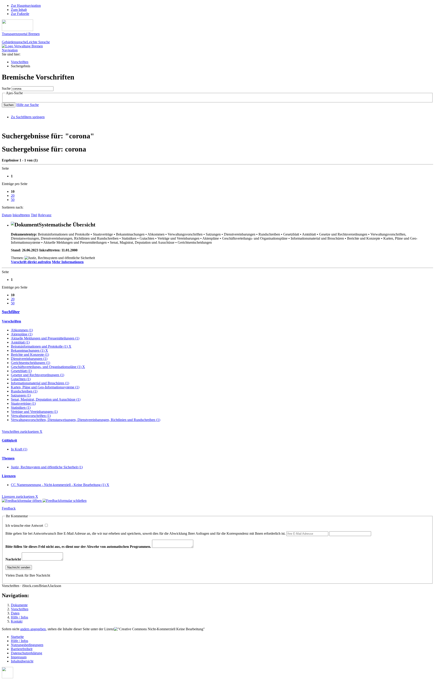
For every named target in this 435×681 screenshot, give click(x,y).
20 (12, 195)
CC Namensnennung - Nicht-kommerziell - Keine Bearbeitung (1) (60, 485)
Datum (7, 215)
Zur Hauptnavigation (26, 5)
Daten (15, 613)
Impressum (19, 657)
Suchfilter (11, 311)
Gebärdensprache (14, 42)
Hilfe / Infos (19, 617)
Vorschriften (19, 62)
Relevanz (44, 215)
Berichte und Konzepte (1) (30, 354)
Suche (6, 88)
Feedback (9, 508)
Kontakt (16, 621)
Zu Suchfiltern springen (28, 117)
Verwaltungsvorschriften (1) (31, 416)
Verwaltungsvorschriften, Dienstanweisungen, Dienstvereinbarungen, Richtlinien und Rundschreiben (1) (85, 420)
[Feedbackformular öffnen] (22, 501)
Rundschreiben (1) (24, 391)
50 (12, 200)
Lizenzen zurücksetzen (20, 496)
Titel (34, 215)
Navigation (10, 50)
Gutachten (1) (21, 379)
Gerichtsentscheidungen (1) (30, 363)
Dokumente (19, 605)
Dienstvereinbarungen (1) (29, 359)
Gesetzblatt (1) (21, 371)
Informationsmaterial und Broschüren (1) (40, 383)
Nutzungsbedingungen (27, 645)
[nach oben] (7, 677)
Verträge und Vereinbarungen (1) (34, 412)
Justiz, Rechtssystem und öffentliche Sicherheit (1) (47, 467)
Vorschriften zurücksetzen (22, 431)
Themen (8, 458)
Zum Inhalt (19, 10)
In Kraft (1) (19, 449)
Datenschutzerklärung (26, 653)
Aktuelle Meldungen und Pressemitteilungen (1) (45, 338)
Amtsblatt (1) (20, 342)
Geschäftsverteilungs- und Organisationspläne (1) (48, 367)
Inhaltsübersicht (22, 661)
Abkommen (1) (22, 330)
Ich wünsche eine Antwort (24, 525)
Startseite (17, 637)
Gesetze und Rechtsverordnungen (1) (37, 375)
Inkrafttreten (21, 215)
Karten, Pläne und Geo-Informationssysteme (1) (45, 387)
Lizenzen (9, 476)
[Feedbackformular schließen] (65, 501)
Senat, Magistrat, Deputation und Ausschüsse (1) (45, 399)
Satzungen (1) (21, 395)
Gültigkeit (9, 440)
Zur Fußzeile (20, 14)
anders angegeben (33, 629)
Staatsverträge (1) (23, 403)
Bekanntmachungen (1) (29, 350)
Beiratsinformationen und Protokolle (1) (41, 346)
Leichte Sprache (38, 42)
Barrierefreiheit (21, 649)
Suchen (9, 105)
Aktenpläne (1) (21, 334)
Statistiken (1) (21, 407)
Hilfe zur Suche (27, 105)
